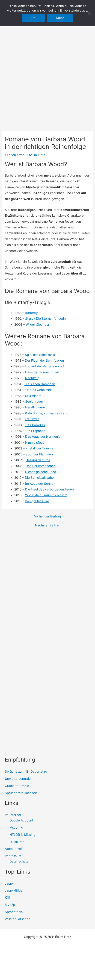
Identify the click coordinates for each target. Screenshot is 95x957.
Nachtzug (32, 378)
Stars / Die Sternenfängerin (45, 318)
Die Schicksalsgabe (39, 477)
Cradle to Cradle (17, 786)
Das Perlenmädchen (41, 466)
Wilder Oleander (37, 324)
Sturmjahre (33, 396)
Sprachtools (14, 912)
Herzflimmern (35, 407)
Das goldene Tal (37, 501)
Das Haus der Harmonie (42, 436)
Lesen (11, 155)
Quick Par (16, 842)
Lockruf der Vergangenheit (44, 366)
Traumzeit (32, 419)
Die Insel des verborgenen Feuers (50, 489)
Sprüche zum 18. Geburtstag (26, 771)
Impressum (13, 856)
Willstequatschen (17, 919)
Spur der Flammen (39, 454)
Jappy (9, 883)
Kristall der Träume (39, 448)
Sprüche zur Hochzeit (21, 793)
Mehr (60, 18)
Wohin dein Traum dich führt (46, 495)
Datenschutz (18, 861)
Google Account (21, 820)
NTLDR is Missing (22, 834)
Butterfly (31, 313)
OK (33, 18)
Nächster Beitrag (47, 525)
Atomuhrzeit (14, 849)
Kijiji (7, 897)
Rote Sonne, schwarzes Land (46, 413)
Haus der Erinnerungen (42, 372)
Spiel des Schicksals (40, 355)
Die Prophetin (35, 431)
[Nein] (89, 13)
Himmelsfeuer (35, 442)
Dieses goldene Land (40, 472)
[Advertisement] (47, 68)
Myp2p (10, 905)
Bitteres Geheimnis (38, 390)
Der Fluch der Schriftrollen (44, 360)
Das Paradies (35, 425)
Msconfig (16, 827)
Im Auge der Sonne (39, 483)
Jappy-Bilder (14, 890)
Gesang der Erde (38, 460)
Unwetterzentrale (18, 778)
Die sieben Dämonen (39, 384)
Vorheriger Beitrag (47, 516)
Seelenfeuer (34, 401)
